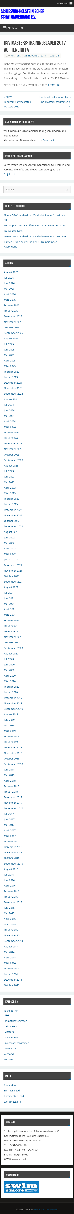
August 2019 (11, 714)
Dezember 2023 (13, 443)
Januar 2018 (11, 791)
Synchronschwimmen (16, 1043)
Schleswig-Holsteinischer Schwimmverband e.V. (22, 14)
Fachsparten (11, 1010)
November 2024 (13, 388)
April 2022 (10, 548)
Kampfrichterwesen (15, 1020)
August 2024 (11, 399)
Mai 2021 (9, 603)
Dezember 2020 (13, 631)
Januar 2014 (11, 974)
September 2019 (13, 708)
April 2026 (10, 294)
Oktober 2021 (11, 576)
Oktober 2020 (11, 642)
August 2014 (11, 946)
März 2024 (10, 427)
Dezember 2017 (13, 797)
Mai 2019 (9, 725)
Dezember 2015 (13, 902)
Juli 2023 (9, 471)
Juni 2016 (9, 880)
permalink (54, 85)
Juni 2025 (9, 349)
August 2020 (11, 653)
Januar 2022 (11, 559)
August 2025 (11, 338)
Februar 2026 (11, 305)
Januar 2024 (11, 438)
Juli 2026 (9, 277)
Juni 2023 (9, 476)
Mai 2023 (9, 482)
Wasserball (10, 1048)
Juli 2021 (9, 592)
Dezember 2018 (13, 747)
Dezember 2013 (13, 979)
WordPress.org (12, 1101)
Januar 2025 (11, 377)
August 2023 (11, 465)
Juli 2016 (9, 874)
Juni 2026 (9, 283)
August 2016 (11, 869)
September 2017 (13, 808)
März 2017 (10, 836)
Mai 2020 (9, 670)
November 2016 (13, 852)
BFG (6, 1015)
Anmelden (10, 1085)
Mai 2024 (9, 415)
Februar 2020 (11, 686)
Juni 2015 (9, 907)
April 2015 (10, 918)
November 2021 (13, 570)
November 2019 (13, 703)
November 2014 (13, 935)
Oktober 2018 (11, 758)
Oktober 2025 (11, 327)
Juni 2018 (9, 769)
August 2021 (11, 587)
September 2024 (13, 393)
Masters (16, 55)
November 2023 (13, 449)
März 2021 (10, 614)
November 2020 (13, 636)
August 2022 (11, 531)
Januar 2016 (11, 896)
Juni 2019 (9, 719)
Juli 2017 (9, 813)
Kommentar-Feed (14, 1096)
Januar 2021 (11, 626)
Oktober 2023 (11, 454)
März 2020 (10, 681)
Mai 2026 (9, 288)
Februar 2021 (11, 620)
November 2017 (13, 802)
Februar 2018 (11, 786)
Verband (9, 1054)
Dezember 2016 (13, 847)
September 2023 (13, 460)
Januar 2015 (11, 929)
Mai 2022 (9, 543)
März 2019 (10, 731)
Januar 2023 (11, 504)
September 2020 (13, 648)
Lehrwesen (10, 1026)
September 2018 (13, 764)
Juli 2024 (9, 404)
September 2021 (13, 581)
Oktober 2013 (11, 985)
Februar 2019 (11, 736)
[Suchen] (66, 190)
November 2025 (13, 322)
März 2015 (10, 924)
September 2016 (13, 863)
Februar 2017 (11, 841)
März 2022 (10, 554)
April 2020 (10, 675)
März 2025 (10, 366)
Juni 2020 (9, 664)
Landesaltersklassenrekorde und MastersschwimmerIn (55, 101)
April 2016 (10, 885)
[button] (62, 3)
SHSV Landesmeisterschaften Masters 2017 (17, 101)
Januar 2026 (11, 310)
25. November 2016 (35, 55)
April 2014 (10, 957)
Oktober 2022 (11, 520)
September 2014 (13, 940)
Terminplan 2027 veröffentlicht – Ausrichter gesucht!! (34, 225)
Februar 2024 (11, 432)
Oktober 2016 (11, 858)
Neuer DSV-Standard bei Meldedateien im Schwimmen (35, 236)
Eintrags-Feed (12, 1090)
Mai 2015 (9, 913)
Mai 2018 (9, 775)
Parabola (38, 1209)
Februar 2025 (11, 371)
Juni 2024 (9, 410)
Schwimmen (11, 1037)
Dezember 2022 (13, 509)
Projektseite (49, 140)
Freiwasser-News (14, 231)
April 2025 (10, 360)
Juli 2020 (9, 659)
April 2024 (10, 421)
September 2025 (13, 333)
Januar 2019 (11, 742)
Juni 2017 (9, 819)
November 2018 (13, 753)
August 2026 (11, 272)
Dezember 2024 (13, 382)
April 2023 (10, 487)
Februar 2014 (11, 968)
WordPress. (52, 1209)
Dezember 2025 (13, 316)
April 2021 (10, 609)
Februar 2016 (11, 891)
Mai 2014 (9, 952)
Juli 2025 (9, 344)
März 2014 (10, 963)
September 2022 (13, 526)
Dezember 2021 (13, 565)
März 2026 (10, 299)
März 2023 (10, 493)
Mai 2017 (9, 824)
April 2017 (10, 830)
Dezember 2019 (13, 697)
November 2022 (13, 515)
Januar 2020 (11, 692)
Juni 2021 (9, 598)
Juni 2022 (9, 537)
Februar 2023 (11, 498)
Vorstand (9, 1059)
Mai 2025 (9, 355)
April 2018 (10, 780)
